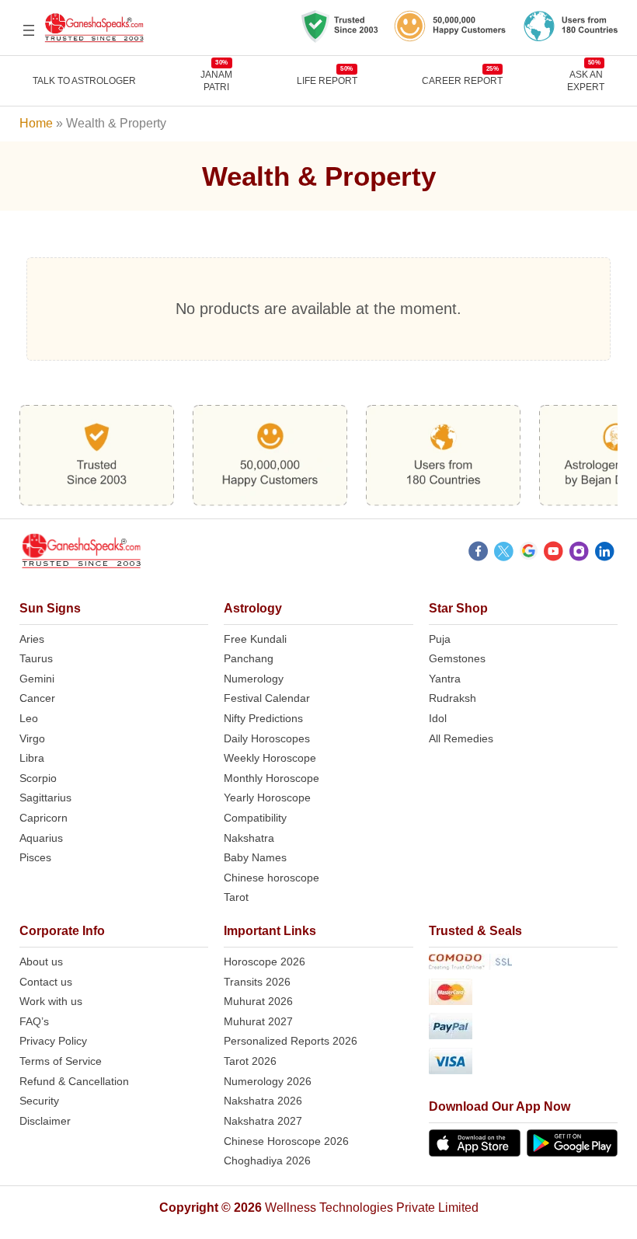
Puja (440, 639)
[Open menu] (28, 30)
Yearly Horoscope (267, 797)
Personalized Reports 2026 (290, 1041)
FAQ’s (34, 1021)
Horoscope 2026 (264, 961)
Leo (28, 718)
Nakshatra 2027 (263, 1121)
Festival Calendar (267, 698)
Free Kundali (255, 639)
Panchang (248, 658)
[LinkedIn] (604, 553)
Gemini (36, 678)
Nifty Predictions (263, 718)
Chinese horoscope (271, 877)
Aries (31, 639)
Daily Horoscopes (267, 738)
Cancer (37, 698)
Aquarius (41, 838)
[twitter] (503, 553)
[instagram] (579, 553)
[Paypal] (523, 1029)
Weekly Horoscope (270, 758)
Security (39, 1100)
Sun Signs (50, 608)
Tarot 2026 (250, 1061)
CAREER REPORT (462, 80)
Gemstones (457, 658)
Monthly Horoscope (271, 778)
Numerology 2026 (268, 1081)
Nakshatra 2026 (263, 1100)
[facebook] (478, 553)
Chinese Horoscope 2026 (286, 1141)
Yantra (445, 678)
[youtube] (553, 553)
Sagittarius (45, 797)
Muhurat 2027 (258, 1021)
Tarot (236, 897)
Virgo (32, 738)
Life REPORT (327, 80)
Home (36, 123)
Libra (31, 758)
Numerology (254, 678)
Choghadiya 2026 (267, 1160)
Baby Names (255, 857)
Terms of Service (60, 1061)
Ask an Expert (585, 80)
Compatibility (255, 817)
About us (41, 961)
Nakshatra (249, 838)
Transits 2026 (257, 981)
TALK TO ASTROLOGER (84, 80)
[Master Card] (523, 994)
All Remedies (461, 738)
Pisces (35, 857)
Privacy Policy (53, 1041)
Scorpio (38, 778)
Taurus (36, 658)
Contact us (45, 981)
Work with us (50, 1001)
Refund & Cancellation (74, 1081)
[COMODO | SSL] (523, 964)
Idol (438, 718)
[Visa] (523, 1064)
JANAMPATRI (216, 80)
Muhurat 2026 (258, 1001)
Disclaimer (45, 1121)
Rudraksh (452, 698)
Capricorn (43, 817)
